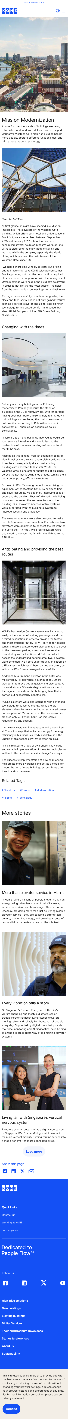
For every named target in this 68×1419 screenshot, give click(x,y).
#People (7, 797)
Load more (34, 1151)
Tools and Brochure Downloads (22, 1331)
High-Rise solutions (15, 1300)
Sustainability (11, 1353)
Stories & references (15, 1338)
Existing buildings (13, 1315)
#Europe (25, 790)
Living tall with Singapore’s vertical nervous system (32, 1120)
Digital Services (12, 1323)
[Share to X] (22, 1170)
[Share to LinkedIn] (13, 1170)
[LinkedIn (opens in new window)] (24, 1282)
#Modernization (44, 790)
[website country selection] (58, 11)
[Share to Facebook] (5, 1170)
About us (8, 1346)
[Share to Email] (31, 1170)
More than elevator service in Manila (33, 892)
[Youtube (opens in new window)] (62, 1282)
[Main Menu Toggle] (64, 11)
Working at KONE (12, 1222)
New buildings (11, 1308)
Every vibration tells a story (25, 1003)
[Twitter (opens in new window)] (43, 1282)
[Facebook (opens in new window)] (5, 1282)
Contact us (8, 1215)
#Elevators (8, 790)
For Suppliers (10, 1230)
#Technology (24, 797)
